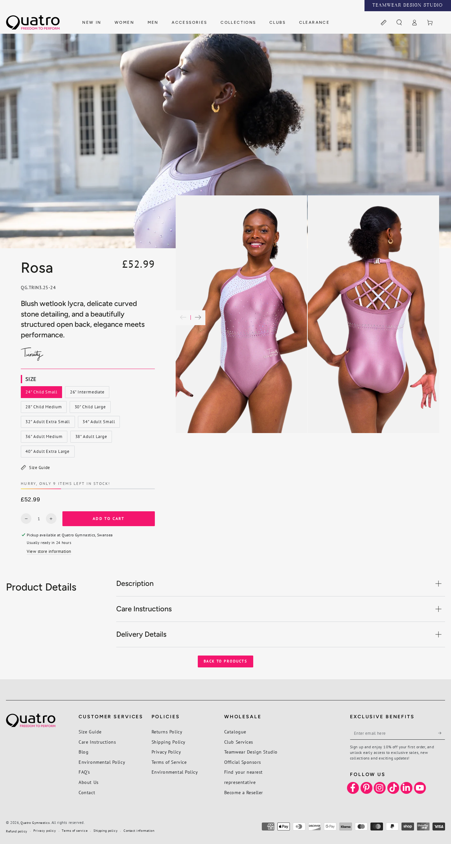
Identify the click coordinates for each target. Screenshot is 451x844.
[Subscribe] (441, 733)
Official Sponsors (242, 762)
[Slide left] (183, 317)
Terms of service (74, 830)
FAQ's (84, 772)
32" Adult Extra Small (47, 423)
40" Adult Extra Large (47, 453)
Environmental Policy (102, 762)
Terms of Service (169, 762)
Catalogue (235, 731)
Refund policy (16, 831)
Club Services (238, 742)
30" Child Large (90, 408)
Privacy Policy (166, 752)
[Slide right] (198, 317)
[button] (399, 22)
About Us (88, 782)
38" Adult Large (91, 438)
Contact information (138, 830)
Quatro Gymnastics (35, 823)
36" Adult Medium (44, 438)
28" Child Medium (43, 408)
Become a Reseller (243, 792)
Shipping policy (105, 830)
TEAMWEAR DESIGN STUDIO (407, 6)
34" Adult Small (98, 423)
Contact (87, 792)
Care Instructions (97, 742)
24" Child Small (41, 393)
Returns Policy (167, 731)
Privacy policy (44, 830)
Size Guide (39, 467)
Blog (83, 752)
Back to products (225, 661)
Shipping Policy (169, 742)
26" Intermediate (87, 393)
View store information (49, 551)
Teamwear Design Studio (251, 752)
